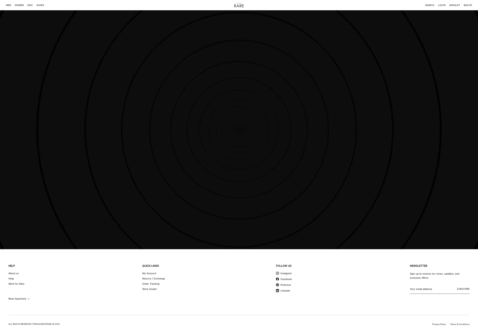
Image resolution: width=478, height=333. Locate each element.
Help (11, 278)
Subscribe (463, 288)
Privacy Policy (439, 324)
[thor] (239, 5)
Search (429, 5)
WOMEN (19, 5)
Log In (442, 5)
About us (13, 273)
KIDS (30, 5)
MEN (8, 5)
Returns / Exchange (153, 278)
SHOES (40, 5)
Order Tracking (150, 283)
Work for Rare (16, 283)
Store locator (149, 288)
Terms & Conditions (460, 324)
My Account (149, 273)
